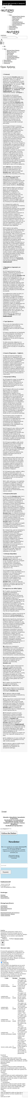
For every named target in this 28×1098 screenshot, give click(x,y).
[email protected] (7, 91)
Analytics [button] (3, 1072)
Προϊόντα (3, 895)
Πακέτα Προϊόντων (17, 24)
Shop (10, 15)
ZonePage (3, 930)
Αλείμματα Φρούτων (17, 22)
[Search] (17, 37)
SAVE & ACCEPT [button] (5, 1096)
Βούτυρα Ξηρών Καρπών (18, 16)
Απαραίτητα (5, 962)
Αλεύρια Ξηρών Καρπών (18, 23)
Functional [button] (3, 1055)
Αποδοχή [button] (11, 938)
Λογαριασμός (4, 905)
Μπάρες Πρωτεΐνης (17, 17)
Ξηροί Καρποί (15, 19)
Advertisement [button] (4, 1080)
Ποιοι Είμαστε (12, 26)
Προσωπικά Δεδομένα (6, 908)
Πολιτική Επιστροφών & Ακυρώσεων (10, 912)
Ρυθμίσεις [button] (4, 938)
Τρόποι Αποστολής (5, 915)
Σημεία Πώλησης (13, 27)
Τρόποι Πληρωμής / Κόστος (8, 914)
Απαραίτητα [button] (4, 961)
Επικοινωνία (12, 29)
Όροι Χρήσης (4, 907)
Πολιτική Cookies (18, 938)
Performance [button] (4, 1063)
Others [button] (2, 1089)
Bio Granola (15, 20)
